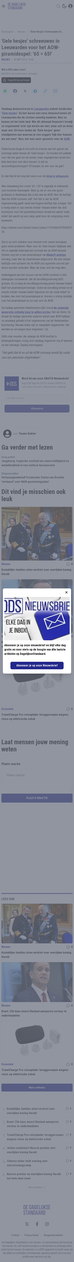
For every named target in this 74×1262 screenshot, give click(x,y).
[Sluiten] (66, 592)
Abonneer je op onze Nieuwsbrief (37, 665)
